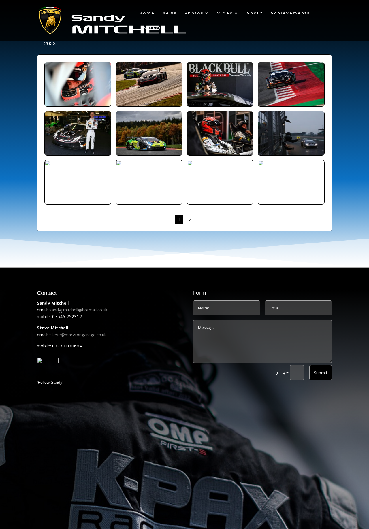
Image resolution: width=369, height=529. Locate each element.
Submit (320, 372)
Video (225, 13)
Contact (150, 28)
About (254, 13)
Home (147, 13)
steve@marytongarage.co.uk (77, 334)
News (169, 13)
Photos (194, 13)
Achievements (290, 13)
